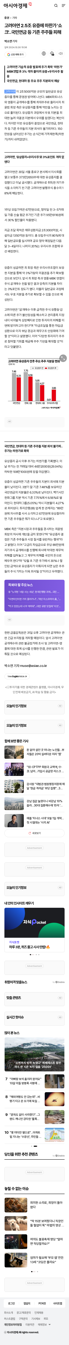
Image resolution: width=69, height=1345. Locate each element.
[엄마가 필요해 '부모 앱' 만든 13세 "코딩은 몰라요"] (16, 1266)
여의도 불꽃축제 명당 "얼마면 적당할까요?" (46, 1241)
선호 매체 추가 (17, 54)
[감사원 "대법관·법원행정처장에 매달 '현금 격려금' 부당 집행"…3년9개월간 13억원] (14, 792)
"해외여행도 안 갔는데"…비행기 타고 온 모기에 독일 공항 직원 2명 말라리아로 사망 (25, 1101)
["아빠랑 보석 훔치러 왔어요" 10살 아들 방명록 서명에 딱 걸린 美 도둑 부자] (54, 1087)
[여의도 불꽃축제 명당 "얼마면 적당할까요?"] (16, 1248)
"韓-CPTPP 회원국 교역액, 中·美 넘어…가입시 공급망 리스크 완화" (45, 769)
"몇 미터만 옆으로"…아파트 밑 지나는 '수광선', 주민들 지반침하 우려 (25, 1137)
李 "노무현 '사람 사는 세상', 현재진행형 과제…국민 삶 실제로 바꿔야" (34, 591)
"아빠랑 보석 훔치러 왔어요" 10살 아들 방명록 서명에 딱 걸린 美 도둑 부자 (25, 1083)
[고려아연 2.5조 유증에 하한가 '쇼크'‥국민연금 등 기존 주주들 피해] (34, 382)
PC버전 (42, 1303)
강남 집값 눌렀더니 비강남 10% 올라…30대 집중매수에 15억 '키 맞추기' (45, 803)
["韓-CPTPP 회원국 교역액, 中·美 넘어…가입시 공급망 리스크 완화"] (14, 775)
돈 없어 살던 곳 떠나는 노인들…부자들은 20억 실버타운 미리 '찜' (45, 752)
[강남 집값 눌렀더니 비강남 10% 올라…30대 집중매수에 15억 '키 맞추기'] (14, 809)
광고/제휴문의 (24, 1312)
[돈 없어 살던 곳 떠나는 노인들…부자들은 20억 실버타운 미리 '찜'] (14, 758)
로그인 (11, 1303)
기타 (14, 18)
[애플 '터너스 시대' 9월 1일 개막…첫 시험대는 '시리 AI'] (14, 826)
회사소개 (8, 1312)
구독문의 (23, 1318)
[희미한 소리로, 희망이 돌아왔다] (16, 1211)
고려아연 (10, 91)
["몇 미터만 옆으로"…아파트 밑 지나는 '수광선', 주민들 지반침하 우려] (54, 1141)
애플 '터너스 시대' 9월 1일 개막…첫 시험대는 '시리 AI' (45, 820)
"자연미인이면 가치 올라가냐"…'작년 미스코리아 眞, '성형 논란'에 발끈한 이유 (34, 599)
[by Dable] (59, 1155)
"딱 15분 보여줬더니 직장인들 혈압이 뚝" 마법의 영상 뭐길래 (47, 1223)
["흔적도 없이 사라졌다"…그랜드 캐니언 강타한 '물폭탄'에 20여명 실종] (54, 1123)
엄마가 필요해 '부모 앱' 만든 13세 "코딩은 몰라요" (46, 1260)
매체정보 (42, 1324)
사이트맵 (57, 1303)
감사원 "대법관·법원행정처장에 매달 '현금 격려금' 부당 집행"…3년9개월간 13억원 (46, 786)
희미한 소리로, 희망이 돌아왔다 (46, 1205)
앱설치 (27, 1303)
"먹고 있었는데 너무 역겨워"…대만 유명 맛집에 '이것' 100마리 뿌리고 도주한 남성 (34, 606)
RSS (46, 1318)
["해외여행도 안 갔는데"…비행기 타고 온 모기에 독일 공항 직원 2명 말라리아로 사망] (54, 1105)
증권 (6, 18)
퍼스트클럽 (9, 1318)
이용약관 (29, 1324)
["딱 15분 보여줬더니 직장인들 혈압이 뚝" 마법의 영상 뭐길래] (16, 1229)
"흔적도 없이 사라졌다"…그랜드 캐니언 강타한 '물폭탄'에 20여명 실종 (25, 1119)
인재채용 (38, 1312)
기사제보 (35, 1318)
